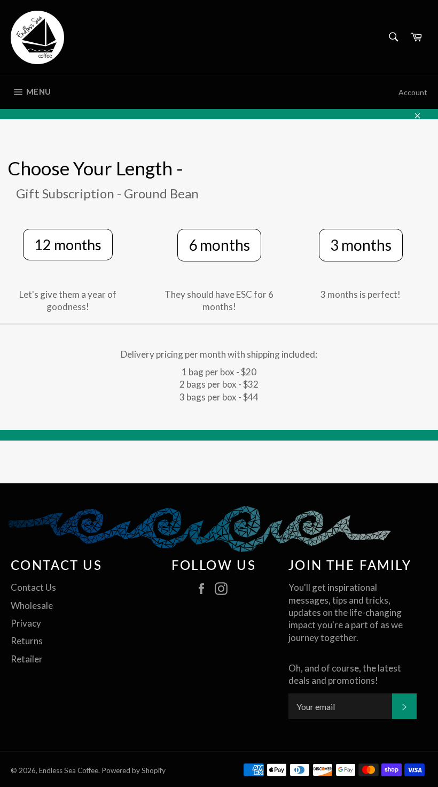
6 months (219, 245)
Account (412, 92)
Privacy (26, 623)
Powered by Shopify (133, 770)
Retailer (27, 659)
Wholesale (32, 605)
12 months (67, 244)
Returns (27, 640)
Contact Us (33, 587)
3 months (361, 245)
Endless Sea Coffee (68, 770)
